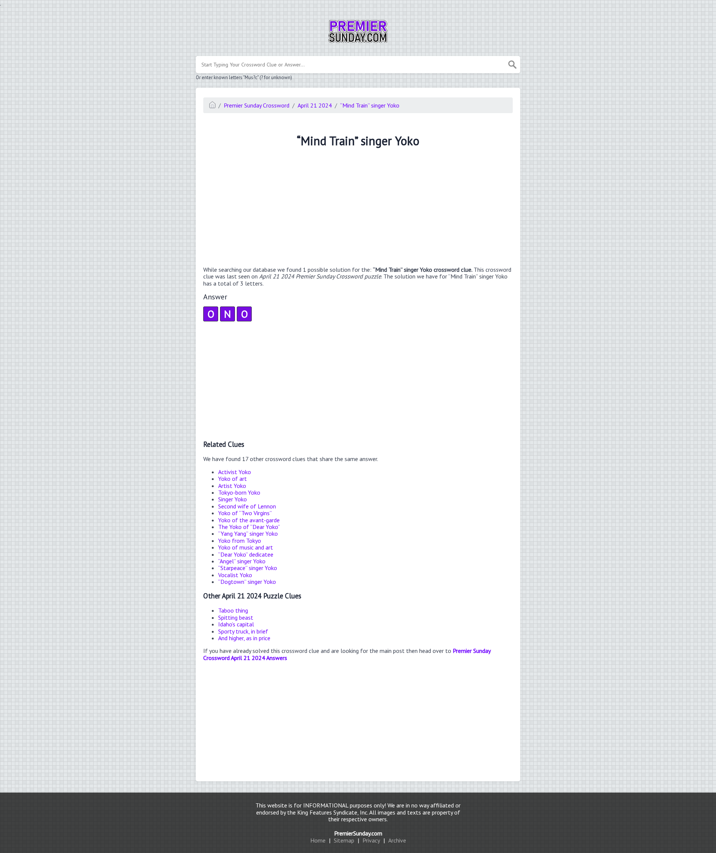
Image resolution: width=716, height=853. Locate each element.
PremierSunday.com (358, 833)
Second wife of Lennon (247, 506)
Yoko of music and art (245, 547)
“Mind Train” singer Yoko (369, 105)
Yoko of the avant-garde (249, 520)
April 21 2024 (315, 105)
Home (318, 840)
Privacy (371, 840)
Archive (397, 840)
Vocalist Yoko (235, 575)
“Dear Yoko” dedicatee (245, 554)
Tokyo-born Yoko (239, 492)
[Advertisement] (358, 208)
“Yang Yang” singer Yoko (248, 533)
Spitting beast (235, 617)
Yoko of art (232, 478)
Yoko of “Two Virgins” (245, 513)
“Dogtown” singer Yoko (247, 581)
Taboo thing (233, 610)
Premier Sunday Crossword (256, 105)
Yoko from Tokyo (239, 540)
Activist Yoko (234, 472)
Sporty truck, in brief (243, 631)
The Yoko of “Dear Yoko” (249, 526)
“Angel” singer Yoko (242, 561)
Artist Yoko (232, 485)
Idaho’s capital (236, 624)
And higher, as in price (244, 638)
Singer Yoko (232, 499)
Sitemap (344, 840)
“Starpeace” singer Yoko (247, 568)
